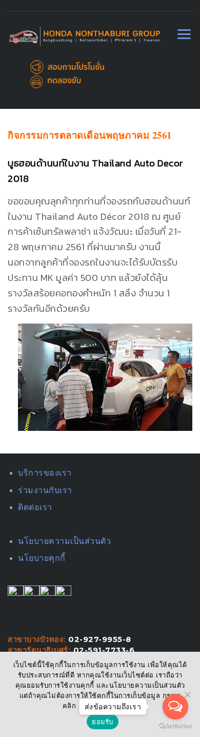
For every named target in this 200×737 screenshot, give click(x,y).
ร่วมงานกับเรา (45, 490)
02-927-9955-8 (99, 639)
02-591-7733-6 (104, 650)
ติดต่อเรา (35, 507)
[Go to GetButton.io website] (175, 726)
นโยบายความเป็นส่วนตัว (64, 541)
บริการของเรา (45, 472)
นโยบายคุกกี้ (42, 558)
